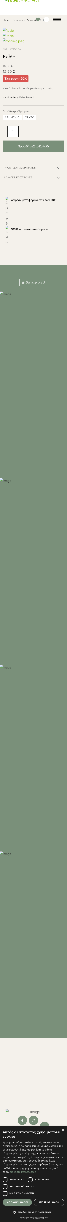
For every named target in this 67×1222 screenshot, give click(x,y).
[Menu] (57, 19)
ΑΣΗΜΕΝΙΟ (12, 117)
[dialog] (33, 1174)
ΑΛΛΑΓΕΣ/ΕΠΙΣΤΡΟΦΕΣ (18, 177)
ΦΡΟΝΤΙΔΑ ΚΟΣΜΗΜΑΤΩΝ (20, 167)
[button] (33, 1212)
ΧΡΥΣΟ (29, 117)
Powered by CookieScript (34, 1218)
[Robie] (17, 30)
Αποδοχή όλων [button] (17, 1202)
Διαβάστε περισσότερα (22, 1171)
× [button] (62, 1130)
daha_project (35, 282)
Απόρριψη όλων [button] (49, 1202)
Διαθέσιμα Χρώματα (17, 111)
